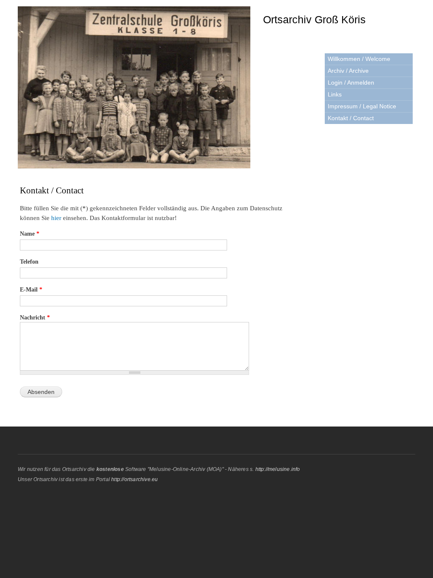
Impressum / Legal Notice (362, 106)
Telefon (29, 262)
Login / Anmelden (351, 82)
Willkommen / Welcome (359, 58)
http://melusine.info (277, 469)
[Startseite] (135, 88)
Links (335, 94)
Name (29, 234)
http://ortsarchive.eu (134, 479)
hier (57, 218)
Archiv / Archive (348, 70)
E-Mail (31, 289)
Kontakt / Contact (351, 118)
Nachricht (35, 317)
